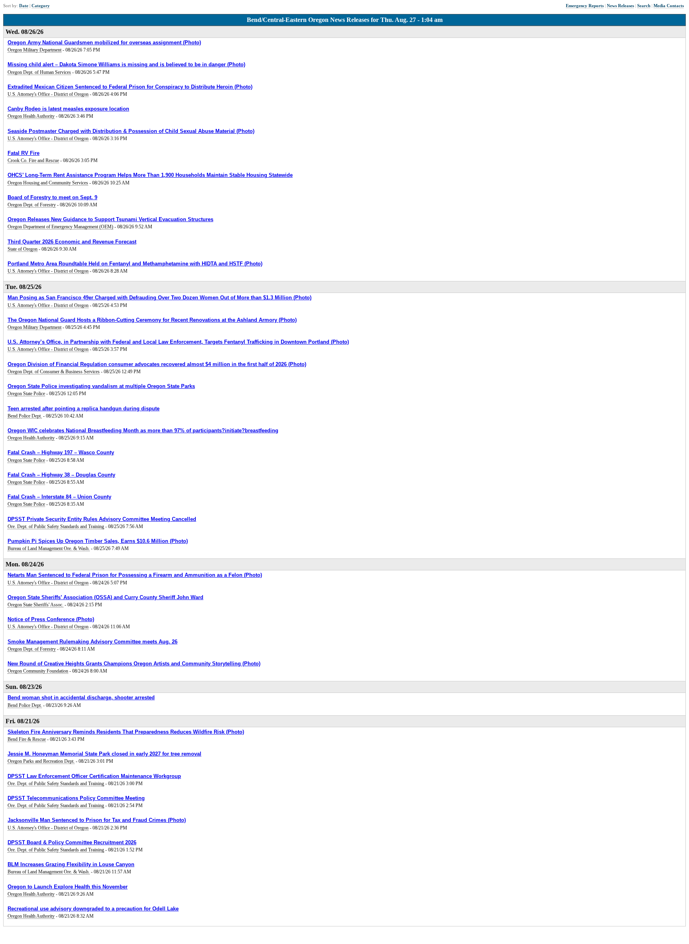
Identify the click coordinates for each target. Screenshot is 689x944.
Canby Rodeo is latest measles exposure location (68, 109)
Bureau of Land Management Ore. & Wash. (49, 548)
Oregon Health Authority (31, 116)
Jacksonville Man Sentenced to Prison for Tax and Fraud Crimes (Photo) (97, 820)
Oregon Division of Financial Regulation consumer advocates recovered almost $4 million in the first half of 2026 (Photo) (157, 364)
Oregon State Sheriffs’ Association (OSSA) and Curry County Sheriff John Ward (105, 597)
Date (23, 5)
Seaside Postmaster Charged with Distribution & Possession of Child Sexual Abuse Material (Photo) (131, 131)
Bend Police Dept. (25, 416)
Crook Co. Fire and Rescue (33, 160)
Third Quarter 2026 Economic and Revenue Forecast (72, 242)
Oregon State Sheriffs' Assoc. (35, 604)
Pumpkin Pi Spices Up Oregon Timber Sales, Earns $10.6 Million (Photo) (98, 541)
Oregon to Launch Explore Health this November (68, 887)
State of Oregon (22, 249)
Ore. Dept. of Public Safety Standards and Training (56, 526)
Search (643, 5)
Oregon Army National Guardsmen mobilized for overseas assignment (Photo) (104, 43)
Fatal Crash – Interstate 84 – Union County (59, 497)
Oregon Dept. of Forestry (32, 204)
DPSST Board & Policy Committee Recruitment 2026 (72, 842)
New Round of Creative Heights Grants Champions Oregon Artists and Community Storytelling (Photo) (134, 664)
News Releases (620, 5)
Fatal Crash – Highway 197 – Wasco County (61, 452)
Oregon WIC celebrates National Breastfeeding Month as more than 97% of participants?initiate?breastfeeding (143, 430)
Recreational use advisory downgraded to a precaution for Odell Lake (93, 909)
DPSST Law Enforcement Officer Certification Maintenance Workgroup (94, 776)
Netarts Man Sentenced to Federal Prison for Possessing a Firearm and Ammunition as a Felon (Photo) (135, 575)
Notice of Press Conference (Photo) (51, 619)
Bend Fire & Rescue (27, 739)
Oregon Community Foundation (38, 671)
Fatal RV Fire (23, 153)
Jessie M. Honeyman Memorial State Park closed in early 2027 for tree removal (104, 754)
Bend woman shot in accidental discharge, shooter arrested (81, 698)
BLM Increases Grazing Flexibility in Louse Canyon (71, 864)
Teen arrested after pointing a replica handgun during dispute (83, 409)
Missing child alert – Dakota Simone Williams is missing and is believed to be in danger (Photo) (126, 64)
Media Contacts (669, 5)
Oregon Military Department (34, 49)
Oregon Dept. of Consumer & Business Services (54, 371)
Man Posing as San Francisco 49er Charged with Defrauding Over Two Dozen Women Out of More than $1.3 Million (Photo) (159, 298)
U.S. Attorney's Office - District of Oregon (48, 94)
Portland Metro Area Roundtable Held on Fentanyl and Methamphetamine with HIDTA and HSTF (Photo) (135, 264)
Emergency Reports (585, 5)
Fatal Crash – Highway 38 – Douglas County (61, 475)
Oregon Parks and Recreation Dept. (41, 761)
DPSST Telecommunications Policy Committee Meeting (76, 798)
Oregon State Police (26, 393)
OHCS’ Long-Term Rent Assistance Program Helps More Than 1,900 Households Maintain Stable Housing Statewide (150, 175)
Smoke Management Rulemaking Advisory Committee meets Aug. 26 (92, 642)
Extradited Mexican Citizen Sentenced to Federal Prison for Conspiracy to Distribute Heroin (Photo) (130, 87)
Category (40, 5)
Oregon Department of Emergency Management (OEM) (60, 226)
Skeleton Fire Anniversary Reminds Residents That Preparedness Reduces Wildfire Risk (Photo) (126, 732)
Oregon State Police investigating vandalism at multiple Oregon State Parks (101, 386)
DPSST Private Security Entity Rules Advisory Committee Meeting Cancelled (102, 519)
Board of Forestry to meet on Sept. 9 (52, 197)
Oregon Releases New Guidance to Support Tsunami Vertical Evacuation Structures (110, 219)
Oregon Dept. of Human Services (39, 72)
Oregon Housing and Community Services (48, 182)
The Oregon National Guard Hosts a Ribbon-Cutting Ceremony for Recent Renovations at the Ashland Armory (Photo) (152, 320)
